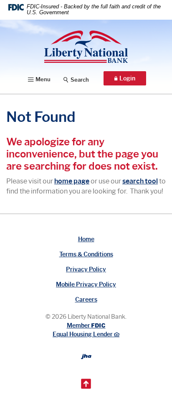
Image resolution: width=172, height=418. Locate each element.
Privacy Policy (86, 269)
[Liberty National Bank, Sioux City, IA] (86, 46)
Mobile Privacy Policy (86, 284)
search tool (140, 181)
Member (86, 325)
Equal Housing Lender (83, 334)
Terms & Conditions (86, 254)
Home (86, 239)
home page (71, 181)
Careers (86, 299)
